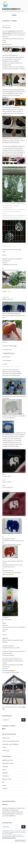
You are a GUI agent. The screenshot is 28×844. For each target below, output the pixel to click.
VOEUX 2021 (5, 750)
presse (4, 785)
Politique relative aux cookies (8, 837)
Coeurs (4, 747)
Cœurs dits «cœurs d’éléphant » (10, 744)
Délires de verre (7, 299)
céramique (5, 766)
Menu (14, 15)
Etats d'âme (5, 776)
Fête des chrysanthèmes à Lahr (10, 741)
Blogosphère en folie (7, 763)
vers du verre (11, 31)
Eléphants (5, 773)
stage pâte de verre (9, 353)
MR (3, 782)
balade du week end (7, 760)
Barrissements (11, 9)
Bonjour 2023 (6, 738)
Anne (15, 346)
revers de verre (6, 33)
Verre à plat (6, 27)
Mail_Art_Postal (6, 779)
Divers (4, 769)
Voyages (4, 788)
